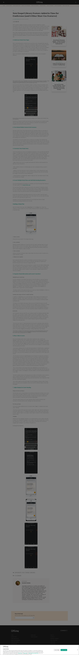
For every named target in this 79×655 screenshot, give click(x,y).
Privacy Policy (25, 653)
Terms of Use (20, 653)
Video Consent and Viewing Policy (33, 653)
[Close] (78, 650)
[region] (39, 650)
